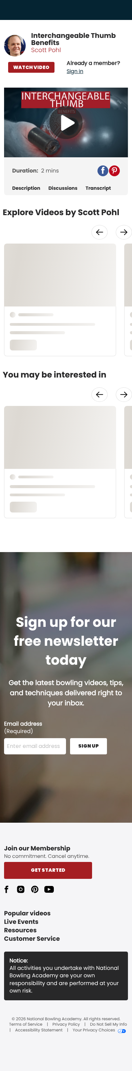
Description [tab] (26, 188)
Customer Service (32, 939)
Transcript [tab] (98, 188)
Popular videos (27, 913)
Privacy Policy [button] (66, 1024)
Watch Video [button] (31, 67)
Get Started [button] (48, 870)
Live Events (21, 922)
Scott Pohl (46, 50)
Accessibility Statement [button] (39, 1030)
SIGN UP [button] (88, 746)
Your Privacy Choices (94, 1030)
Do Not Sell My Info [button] (108, 1024)
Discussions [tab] (63, 188)
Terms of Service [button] (25, 1024)
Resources (20, 930)
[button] (93, 67)
